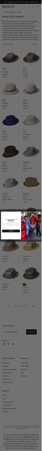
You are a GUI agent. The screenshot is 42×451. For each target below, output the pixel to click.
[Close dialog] (39, 213)
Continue (10, 231)
